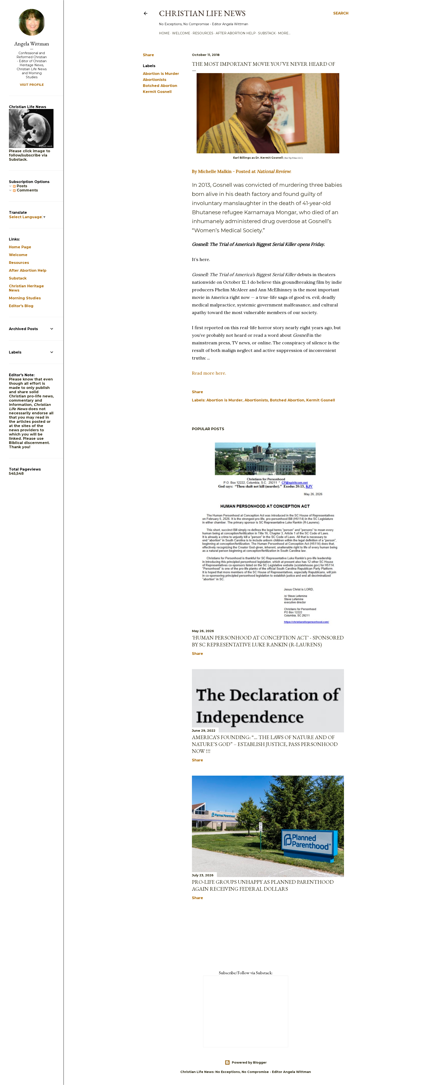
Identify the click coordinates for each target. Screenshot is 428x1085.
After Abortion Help (236, 33)
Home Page (20, 247)
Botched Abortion (160, 86)
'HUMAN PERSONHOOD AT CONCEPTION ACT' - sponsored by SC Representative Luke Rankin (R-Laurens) (268, 641)
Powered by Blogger (249, 1062)
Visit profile (32, 85)
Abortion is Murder (161, 74)
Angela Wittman (31, 43)
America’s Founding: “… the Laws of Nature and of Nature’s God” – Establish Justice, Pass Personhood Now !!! (265, 744)
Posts (21, 186)
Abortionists (154, 80)
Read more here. (209, 373)
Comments (27, 190)
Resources (203, 33)
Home (164, 33)
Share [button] (148, 55)
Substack (267, 33)
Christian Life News (202, 13)
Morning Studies (25, 298)
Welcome (181, 33)
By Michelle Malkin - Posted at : (241, 171)
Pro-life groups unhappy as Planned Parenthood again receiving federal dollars (263, 885)
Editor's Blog (21, 306)
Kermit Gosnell (157, 92)
